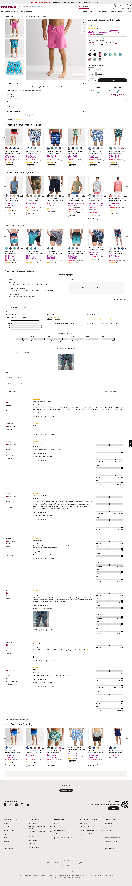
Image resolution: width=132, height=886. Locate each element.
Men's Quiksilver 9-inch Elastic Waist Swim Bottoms (117, 152)
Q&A (25, 307)
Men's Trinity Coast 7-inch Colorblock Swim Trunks (12, 752)
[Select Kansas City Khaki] (52, 195)
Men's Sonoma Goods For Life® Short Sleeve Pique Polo (75, 200)
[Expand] (83, 32)
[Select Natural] (95, 59)
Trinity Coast (43, 16)
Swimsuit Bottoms (34, 16)
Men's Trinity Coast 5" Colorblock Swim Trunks (34, 752)
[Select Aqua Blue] (120, 54)
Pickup (97, 87)
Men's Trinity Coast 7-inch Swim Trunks (75, 152)
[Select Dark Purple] (18, 195)
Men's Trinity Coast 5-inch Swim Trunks (54, 752)
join (94, 40)
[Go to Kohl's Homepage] (8, 7)
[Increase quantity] (95, 80)
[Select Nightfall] (77, 248)
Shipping (117, 87)
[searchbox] (46, 7)
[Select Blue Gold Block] (97, 747)
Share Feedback (66, 790)
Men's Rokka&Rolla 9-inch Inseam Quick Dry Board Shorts (12, 252)
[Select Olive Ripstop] (39, 195)
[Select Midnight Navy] (110, 747)
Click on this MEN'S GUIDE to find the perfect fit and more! (24, 90)
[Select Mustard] (14, 195)
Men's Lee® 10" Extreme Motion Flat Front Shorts (55, 200)
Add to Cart (10, 166)
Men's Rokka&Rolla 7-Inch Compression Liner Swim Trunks (55, 252)
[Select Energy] (114, 747)
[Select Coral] (18, 148)
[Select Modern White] (73, 195)
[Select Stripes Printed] (114, 248)
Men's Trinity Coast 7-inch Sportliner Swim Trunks (96, 152)
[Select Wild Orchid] (100, 54)
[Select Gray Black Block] (89, 747)
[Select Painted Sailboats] (93, 148)
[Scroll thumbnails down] (17, 78)
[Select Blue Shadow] (118, 148)
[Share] (83, 27)
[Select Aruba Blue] (10, 747)
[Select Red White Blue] (6, 148)
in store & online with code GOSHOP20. (85, 2)
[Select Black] (10, 148)
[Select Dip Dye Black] (35, 148)
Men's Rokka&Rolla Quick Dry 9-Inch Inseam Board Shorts (76, 252)
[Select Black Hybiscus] (100, 59)
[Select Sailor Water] (77, 195)
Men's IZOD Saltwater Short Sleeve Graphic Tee (118, 200)
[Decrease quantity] (89, 80)
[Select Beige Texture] (69, 195)
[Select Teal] (89, 195)
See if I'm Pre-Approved (94, 44)
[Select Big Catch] (110, 195)
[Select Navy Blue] (80, 148)
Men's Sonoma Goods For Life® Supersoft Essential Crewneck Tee (13, 200)
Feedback (130, 444)
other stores (99, 99)
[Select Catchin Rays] (114, 195)
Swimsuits (24, 16)
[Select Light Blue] (6, 248)
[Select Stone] (56, 195)
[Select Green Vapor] (14, 248)
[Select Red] (90, 59)
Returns (35, 115)
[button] (94, 28)
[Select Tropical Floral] (118, 248)
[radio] (97, 93)
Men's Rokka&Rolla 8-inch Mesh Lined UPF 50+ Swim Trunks (118, 252)
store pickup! (61, 2)
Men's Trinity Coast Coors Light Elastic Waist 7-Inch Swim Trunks (76, 748)
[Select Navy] (14, 148)
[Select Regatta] (101, 195)
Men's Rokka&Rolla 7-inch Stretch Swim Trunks (34, 252)
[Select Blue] (105, 54)
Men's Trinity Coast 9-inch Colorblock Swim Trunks (12, 152)
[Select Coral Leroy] (56, 148)
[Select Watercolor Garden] (31, 148)
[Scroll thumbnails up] (12, 78)
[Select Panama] (97, 148)
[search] (20, 6)
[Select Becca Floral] (89, 148)
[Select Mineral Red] (122, 148)
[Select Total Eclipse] (110, 148)
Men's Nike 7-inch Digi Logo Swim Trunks (117, 752)
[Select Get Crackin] (118, 195)
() (15, 162)
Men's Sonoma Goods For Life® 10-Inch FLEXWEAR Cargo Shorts (35, 200)
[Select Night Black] (95, 54)
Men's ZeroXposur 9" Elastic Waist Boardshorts (55, 152)
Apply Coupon (114, 31)
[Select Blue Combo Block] (93, 747)
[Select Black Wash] (52, 248)
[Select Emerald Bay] (35, 248)
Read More (10, 102)
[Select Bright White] (97, 195)
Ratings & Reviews (13, 307)
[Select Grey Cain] (60, 148)
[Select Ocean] (73, 248)
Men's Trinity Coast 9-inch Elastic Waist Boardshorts (33, 152)
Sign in (89, 40)
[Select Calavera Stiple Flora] (101, 148)
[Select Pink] (10, 195)
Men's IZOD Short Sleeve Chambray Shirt (97, 200)
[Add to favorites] (83, 22)
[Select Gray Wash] (48, 248)
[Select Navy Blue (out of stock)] (90, 54)
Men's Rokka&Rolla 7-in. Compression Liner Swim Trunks (96, 249)
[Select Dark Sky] (6, 195)
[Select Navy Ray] (48, 148)
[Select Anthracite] (60, 195)
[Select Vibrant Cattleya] (27, 148)
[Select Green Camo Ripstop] (27, 195)
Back (8, 16)
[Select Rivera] (93, 195)
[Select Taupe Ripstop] (31, 195)
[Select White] (115, 54)
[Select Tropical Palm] (122, 248)
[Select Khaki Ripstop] (35, 195)
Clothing (18, 16)
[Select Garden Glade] (114, 148)
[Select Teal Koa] (52, 148)
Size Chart (102, 65)
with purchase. (41, 2)
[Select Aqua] (110, 54)
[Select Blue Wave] (69, 248)
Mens (12, 16)
